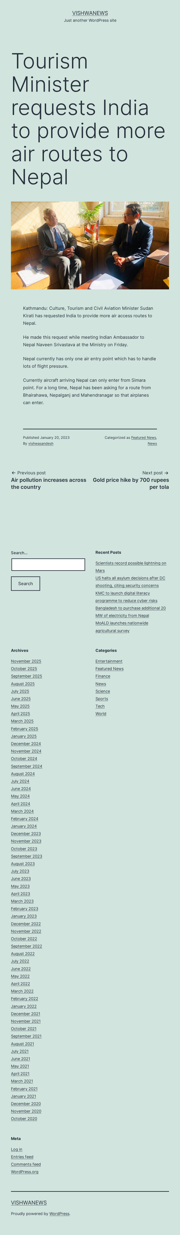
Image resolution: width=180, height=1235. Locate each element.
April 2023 (20, 893)
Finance (102, 676)
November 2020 (26, 1111)
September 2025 (26, 676)
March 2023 (22, 901)
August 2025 (23, 683)
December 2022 (26, 923)
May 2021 (20, 1066)
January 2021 (23, 1096)
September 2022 (26, 946)
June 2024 (21, 788)
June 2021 (20, 1058)
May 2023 (20, 886)
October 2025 (24, 668)
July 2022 (20, 961)
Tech (100, 706)
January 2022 (24, 1006)
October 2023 (24, 848)
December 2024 (26, 743)
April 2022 (20, 983)
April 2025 (20, 713)
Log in (16, 1149)
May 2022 (20, 976)
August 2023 (23, 863)
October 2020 (24, 1118)
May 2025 (20, 706)
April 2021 (20, 1073)
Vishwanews (90, 13)
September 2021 (26, 1036)
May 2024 (20, 796)
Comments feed (26, 1164)
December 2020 (26, 1103)
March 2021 (22, 1081)
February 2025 (24, 728)
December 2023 (26, 833)
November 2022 (26, 931)
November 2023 (26, 841)
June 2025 (21, 698)
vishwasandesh (40, 443)
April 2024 (20, 803)
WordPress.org (24, 1171)
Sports (101, 698)
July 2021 (20, 1051)
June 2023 (21, 878)
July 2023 (20, 871)
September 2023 (26, 856)
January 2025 (24, 736)
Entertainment (108, 661)
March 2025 (22, 721)
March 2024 (22, 811)
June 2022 (21, 968)
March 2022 (22, 991)
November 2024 (26, 751)
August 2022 (23, 953)
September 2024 (26, 766)
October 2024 (24, 758)
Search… (19, 552)
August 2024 (23, 773)
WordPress (59, 1213)
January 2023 (24, 916)
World (100, 713)
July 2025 (20, 691)
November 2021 (26, 1021)
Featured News (143, 437)
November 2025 (26, 661)
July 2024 (20, 781)
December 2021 (25, 1013)
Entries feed (22, 1156)
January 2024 (24, 826)
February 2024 (24, 818)
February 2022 (24, 998)
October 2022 (24, 938)
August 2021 (22, 1043)
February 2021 (24, 1088)
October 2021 (23, 1028)
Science (102, 691)
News (152, 443)
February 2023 (24, 908)
